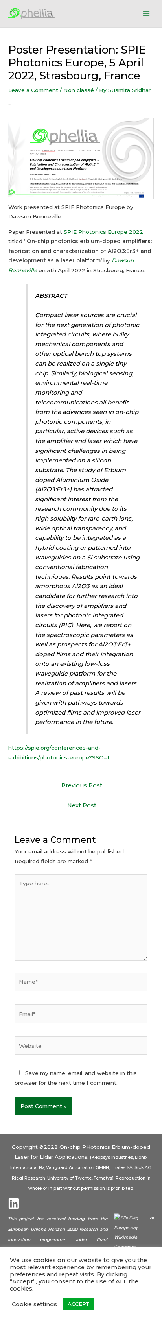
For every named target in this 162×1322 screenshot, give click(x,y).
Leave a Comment (33, 90)
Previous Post (81, 785)
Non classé (78, 90)
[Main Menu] (146, 14)
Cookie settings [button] (34, 1304)
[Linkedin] (14, 1203)
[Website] (81, 1047)
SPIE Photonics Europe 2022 (103, 232)
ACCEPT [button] (79, 1304)
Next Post (81, 805)
